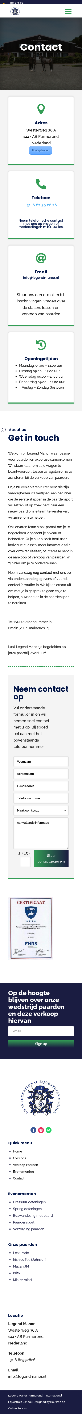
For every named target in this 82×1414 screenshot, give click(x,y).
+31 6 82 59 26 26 (41, 205)
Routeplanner (40, 150)
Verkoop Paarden (25, 1165)
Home (17, 1151)
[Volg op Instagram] (41, 1130)
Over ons (19, 1158)
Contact (18, 1178)
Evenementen (23, 1172)
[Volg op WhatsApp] (49, 1130)
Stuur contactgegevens (51, 858)
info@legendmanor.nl (41, 277)
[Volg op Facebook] (33, 1130)
